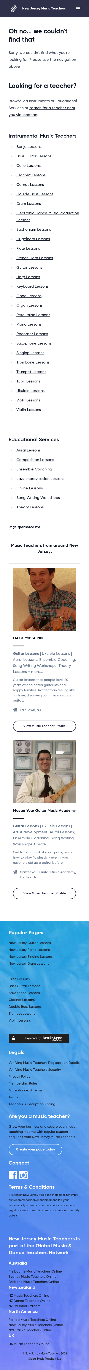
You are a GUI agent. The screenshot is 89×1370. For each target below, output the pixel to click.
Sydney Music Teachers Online (32, 1277)
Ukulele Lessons (30, 391)
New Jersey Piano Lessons (29, 950)
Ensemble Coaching (34, 469)
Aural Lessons (28, 450)
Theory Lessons (30, 507)
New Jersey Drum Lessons (29, 964)
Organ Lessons (29, 305)
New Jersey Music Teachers (44, 8)
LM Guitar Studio (28, 638)
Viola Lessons (28, 400)
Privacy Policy (19, 1076)
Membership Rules (23, 1083)
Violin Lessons (28, 410)
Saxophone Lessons (33, 343)
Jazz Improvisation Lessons (40, 479)
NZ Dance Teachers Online (29, 1301)
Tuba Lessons (28, 381)
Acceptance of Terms (25, 1090)
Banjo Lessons (28, 147)
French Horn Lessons (34, 258)
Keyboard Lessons (32, 286)
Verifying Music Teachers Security (35, 1070)
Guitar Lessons (29, 268)
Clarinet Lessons (31, 175)
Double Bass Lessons (34, 194)
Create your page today (35, 1149)
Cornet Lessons (30, 185)
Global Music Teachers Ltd (44, 1358)
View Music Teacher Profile (44, 726)
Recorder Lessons (32, 334)
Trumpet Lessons (31, 372)
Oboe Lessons (28, 296)
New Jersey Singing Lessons (30, 957)
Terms (13, 1097)
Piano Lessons (28, 324)
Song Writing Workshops (38, 498)
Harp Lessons (28, 277)
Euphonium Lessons (33, 230)
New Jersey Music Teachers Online (36, 1325)
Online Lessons (29, 488)
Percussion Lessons (33, 315)
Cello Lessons (28, 166)
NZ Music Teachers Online (29, 1296)
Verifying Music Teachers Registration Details (44, 1063)
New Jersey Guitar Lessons (30, 943)
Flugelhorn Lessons (33, 239)
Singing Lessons (30, 353)
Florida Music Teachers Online (32, 1320)
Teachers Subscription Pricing (32, 1104)
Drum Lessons (28, 204)
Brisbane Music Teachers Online (34, 1282)
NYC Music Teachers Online (30, 1330)
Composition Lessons (35, 460)
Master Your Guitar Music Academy (44, 811)
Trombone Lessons (32, 362)
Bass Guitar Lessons (33, 156)
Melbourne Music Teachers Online (35, 1271)
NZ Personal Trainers (24, 1306)
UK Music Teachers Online (29, 1344)
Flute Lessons (28, 249)
